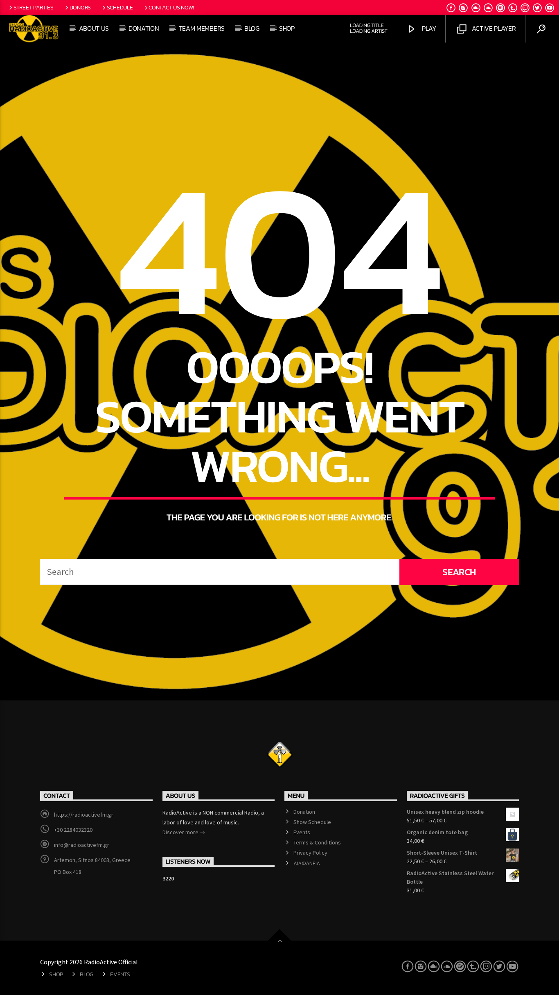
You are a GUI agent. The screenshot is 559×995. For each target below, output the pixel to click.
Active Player (493, 28)
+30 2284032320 (73, 829)
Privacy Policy (310, 852)
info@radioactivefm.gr (81, 845)
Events (301, 832)
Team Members (202, 28)
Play (428, 28)
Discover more (181, 832)
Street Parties (34, 7)
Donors (80, 7)
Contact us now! (171, 7)
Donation (143, 28)
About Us (94, 28)
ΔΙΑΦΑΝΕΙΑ (306, 863)
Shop (287, 28)
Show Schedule (312, 822)
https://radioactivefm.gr (83, 814)
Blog (251, 28)
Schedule (120, 7)
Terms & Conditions (317, 842)
